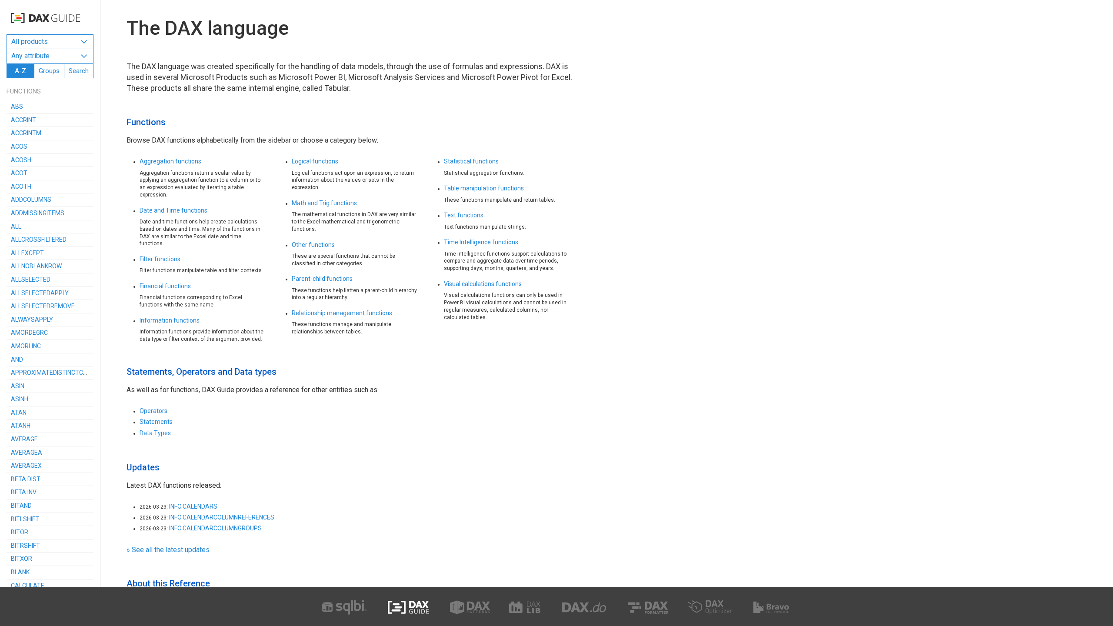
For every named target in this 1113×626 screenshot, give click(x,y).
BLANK (20, 572)
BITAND (21, 505)
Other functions (313, 244)
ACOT (19, 173)
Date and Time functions (173, 210)
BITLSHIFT (25, 519)
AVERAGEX (26, 465)
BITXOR (21, 558)
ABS (17, 106)
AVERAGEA (26, 452)
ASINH (19, 399)
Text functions (463, 215)
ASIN (17, 386)
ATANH (20, 425)
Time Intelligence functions (481, 242)
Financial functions (165, 286)
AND (17, 359)
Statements (156, 421)
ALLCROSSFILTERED (39, 239)
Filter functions (160, 259)
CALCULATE (27, 585)
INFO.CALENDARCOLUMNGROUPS (215, 528)
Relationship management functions (342, 313)
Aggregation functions (170, 161)
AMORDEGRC (29, 332)
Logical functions (315, 161)
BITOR (19, 532)
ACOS (19, 146)
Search (79, 71)
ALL (16, 226)
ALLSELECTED (30, 279)
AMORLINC (26, 346)
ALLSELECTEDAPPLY (40, 293)
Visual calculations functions (483, 283)
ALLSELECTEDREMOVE (43, 306)
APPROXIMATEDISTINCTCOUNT (55, 372)
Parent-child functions (322, 278)
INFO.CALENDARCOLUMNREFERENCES (221, 517)
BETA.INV (24, 492)
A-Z (20, 71)
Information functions (170, 320)
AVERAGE (24, 439)
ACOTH (21, 186)
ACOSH (21, 159)
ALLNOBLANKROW (36, 266)
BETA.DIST (25, 479)
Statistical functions (471, 161)
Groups (49, 71)
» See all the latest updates (168, 550)
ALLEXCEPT (27, 253)
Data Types (155, 433)
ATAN (19, 412)
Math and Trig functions (324, 203)
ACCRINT (23, 120)
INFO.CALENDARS (193, 506)
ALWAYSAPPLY (32, 319)
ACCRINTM (26, 133)
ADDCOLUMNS (31, 199)
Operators (153, 410)
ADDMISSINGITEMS (37, 213)
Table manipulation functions (484, 188)
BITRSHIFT (25, 545)
